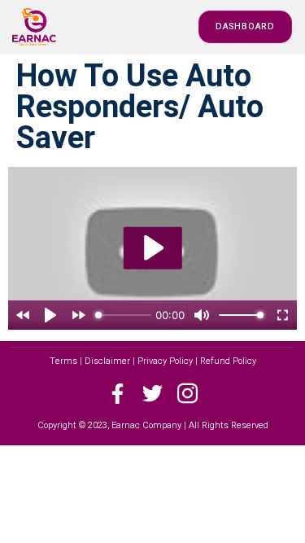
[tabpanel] (152, 248)
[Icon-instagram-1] (187, 393)
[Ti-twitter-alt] (152, 393)
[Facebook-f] (117, 393)
